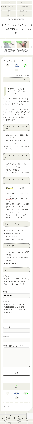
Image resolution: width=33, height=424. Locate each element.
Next (32, 47)
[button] (16, 70)
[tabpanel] (9, 46)
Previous (1, 47)
